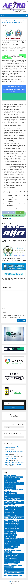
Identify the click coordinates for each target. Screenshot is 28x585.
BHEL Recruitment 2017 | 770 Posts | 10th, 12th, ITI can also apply (14, 241)
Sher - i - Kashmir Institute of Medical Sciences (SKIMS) (12, 559)
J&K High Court (9, 504)
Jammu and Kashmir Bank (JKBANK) (13, 507)
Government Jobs (10, 493)
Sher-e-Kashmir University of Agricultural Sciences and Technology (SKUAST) (11, 555)
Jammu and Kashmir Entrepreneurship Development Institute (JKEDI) (12, 511)
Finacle (7, 491)
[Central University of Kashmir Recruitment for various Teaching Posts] (14, 251)
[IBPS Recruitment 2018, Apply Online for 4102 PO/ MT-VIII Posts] (14, 270)
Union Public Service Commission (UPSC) (12, 569)
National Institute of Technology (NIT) (12, 542)
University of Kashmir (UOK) (12, 575)
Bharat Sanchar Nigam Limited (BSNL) (12, 483)
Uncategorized (9, 567)
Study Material (8, 565)
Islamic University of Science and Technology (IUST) (12, 502)
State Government (6, 52)
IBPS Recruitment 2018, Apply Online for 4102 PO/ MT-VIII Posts (14, 279)
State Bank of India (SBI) (11, 561)
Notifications (8, 545)
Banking (16, 479)
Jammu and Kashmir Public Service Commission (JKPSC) (13, 514)
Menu (2, 15)
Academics (8, 477)
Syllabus (18, 565)
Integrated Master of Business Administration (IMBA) (12, 499)
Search (13, 407)
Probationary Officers (10, 546)
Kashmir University (10, 535)
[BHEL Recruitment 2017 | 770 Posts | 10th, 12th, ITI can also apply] (14, 232)
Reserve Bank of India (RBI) (12, 550)
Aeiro (9, 581)
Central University (10, 486)
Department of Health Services (13, 489)
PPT (17, 545)
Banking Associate (10, 481)
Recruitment (20, 50)
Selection (7, 552)
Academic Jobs (9, 475)
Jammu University (9, 533)
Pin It (9, 218)
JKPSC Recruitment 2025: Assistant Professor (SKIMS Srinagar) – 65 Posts (14, 453)
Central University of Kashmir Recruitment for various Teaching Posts (14, 259)
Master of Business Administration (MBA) (13, 539)
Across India (18, 477)
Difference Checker (10, 456)
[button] (27, 1)
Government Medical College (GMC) (13, 495)
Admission (7, 479)
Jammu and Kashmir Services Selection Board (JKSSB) (11, 521)
